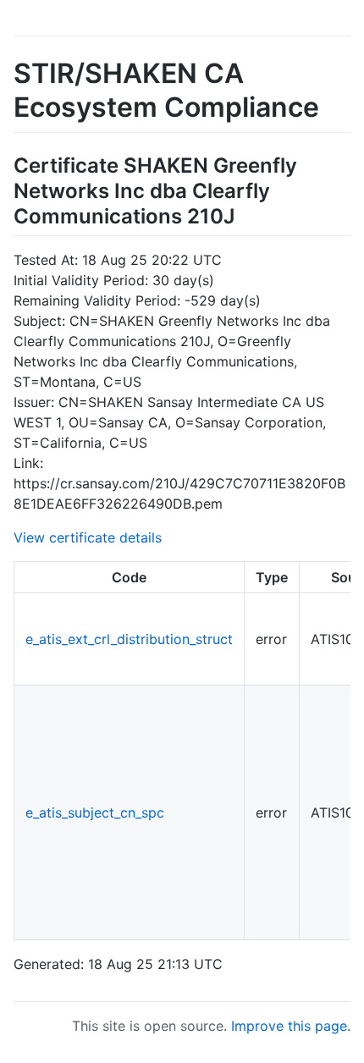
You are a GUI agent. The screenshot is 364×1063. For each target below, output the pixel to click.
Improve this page (289, 1025)
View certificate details (88, 537)
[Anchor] (244, 214)
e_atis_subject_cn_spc (94, 812)
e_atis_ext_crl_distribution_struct (129, 639)
